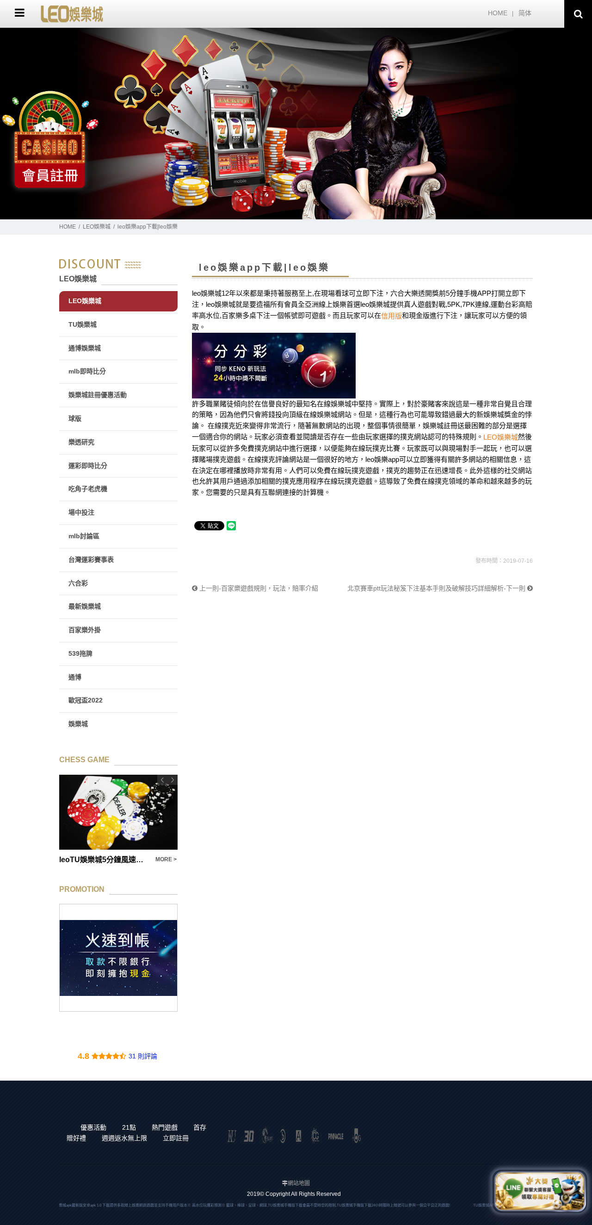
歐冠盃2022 (85, 700)
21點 (129, 1127)
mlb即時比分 (87, 371)
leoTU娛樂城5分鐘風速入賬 (76, 860)
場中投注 (81, 512)
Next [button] (172, 780)
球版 (74, 418)
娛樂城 (78, 724)
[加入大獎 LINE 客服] (539, 1191)
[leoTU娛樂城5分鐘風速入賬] (90, 812)
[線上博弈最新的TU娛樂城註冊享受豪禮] (296, 123)
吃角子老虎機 (87, 488)
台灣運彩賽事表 (91, 559)
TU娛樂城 (82, 324)
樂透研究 (81, 442)
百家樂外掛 (84, 630)
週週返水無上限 (124, 1138)
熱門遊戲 (165, 1127)
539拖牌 (80, 653)
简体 (524, 13)
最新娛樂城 (84, 606)
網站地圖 (299, 1183)
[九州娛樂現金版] (72, 13)
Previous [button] (162, 780)
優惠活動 (93, 1127)
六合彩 (78, 583)
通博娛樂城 (84, 348)
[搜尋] (578, 14)
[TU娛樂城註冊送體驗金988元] (118, 957)
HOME (497, 13)
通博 (74, 677)
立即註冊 (176, 1138)
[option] (296, 123)
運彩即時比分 (87, 465)
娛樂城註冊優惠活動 (97, 394)
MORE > (137, 859)
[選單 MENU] (20, 13)
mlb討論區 (83, 536)
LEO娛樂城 (97, 227)
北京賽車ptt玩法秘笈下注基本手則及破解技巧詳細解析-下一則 (437, 588)
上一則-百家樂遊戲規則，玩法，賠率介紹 (257, 588)
